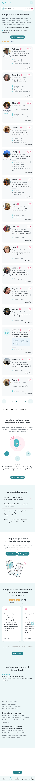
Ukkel (23, 733)
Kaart (18, 772)
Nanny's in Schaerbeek (9, 704)
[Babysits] (7, 3)
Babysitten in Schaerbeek (10, 709)
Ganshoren (5, 722)
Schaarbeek (19, 730)
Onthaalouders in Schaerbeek (11, 706)
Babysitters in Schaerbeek (10, 702)
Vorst (20, 735)
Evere (11, 720)
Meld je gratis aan (17, 37)
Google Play (24, 554)
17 (26, 401)
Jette (20, 717)
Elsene (24, 715)
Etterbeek (5, 720)
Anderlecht (11, 730)
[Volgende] (30, 401)
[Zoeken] (3, 8)
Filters (29, 8)
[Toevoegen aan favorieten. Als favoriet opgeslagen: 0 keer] (30, 179)
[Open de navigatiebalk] (31, 2)
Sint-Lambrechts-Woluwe (10, 717)
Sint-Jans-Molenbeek (14, 715)
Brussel (4, 715)
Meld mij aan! (17, 653)
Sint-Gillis (26, 717)
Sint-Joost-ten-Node (20, 720)
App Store (12, 554)
